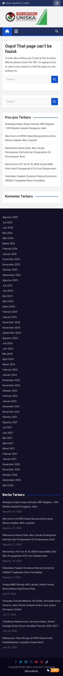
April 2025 (8, 301)
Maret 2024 (9, 364)
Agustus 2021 (10, 422)
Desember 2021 (11, 406)
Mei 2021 (7, 437)
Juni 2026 (8, 227)
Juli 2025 (7, 285)
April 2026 (8, 238)
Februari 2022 (10, 395)
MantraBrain (31, 671)
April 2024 (8, 359)
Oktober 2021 (10, 416)
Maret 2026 (9, 243)
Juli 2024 (7, 343)
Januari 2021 (10, 459)
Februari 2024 (10, 369)
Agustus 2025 (10, 280)
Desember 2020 (11, 464)
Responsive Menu (56, 3)
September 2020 (12, 480)
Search (54, 79)
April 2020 (8, 485)
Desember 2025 (11, 259)
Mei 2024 (7, 353)
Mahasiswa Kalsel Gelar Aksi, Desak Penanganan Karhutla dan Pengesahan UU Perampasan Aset (28, 152)
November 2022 (11, 385)
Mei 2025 (7, 296)
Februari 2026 (10, 248)
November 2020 (11, 469)
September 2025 (12, 275)
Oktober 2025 (10, 269)
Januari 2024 (10, 374)
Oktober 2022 (10, 390)
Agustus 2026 (10, 217)
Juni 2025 (8, 290)
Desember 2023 (11, 380)
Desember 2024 (11, 322)
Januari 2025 (10, 317)
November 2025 (11, 264)
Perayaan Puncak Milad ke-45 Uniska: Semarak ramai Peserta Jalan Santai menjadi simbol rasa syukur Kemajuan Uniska (31, 605)
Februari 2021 (10, 453)
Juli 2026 (7, 222)
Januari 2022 (10, 401)
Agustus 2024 (10, 338)
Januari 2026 (10, 254)
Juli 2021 (7, 427)
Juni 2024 (8, 348)
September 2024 (12, 332)
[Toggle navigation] (16, 31)
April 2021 (8, 443)
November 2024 (11, 327)
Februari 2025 (10, 311)
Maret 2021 (9, 448)
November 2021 (11, 411)
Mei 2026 (7, 233)
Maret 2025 (9, 306)
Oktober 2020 (10, 474)
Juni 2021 (8, 432)
